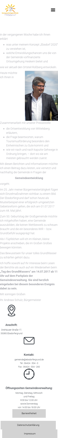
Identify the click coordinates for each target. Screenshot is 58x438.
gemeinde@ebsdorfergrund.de (29, 359)
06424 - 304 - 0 (31, 363)
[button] (52, 10)
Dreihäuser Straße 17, (11, 330)
